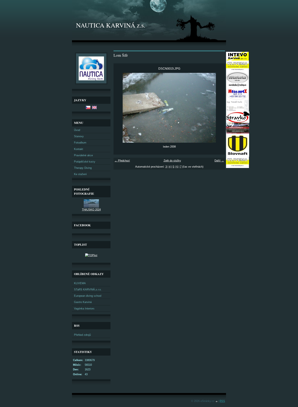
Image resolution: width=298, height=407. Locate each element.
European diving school (87, 295)
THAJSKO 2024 (91, 209)
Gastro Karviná (83, 302)
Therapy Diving (83, 167)
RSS (222, 401)
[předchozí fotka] (120, 108)
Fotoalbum (80, 142)
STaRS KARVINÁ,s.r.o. (88, 289)
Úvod (77, 130)
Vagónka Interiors (84, 308)
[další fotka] (218, 108)
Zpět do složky (172, 160)
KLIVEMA (80, 283)
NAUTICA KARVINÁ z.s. (110, 25)
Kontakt (78, 149)
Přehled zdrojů (82, 334)
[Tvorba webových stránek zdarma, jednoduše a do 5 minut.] (216, 401)
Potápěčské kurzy (84, 161)
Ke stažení (80, 174)
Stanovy (79, 136)
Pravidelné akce (83, 155)
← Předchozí (122, 160)
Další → (219, 160)
